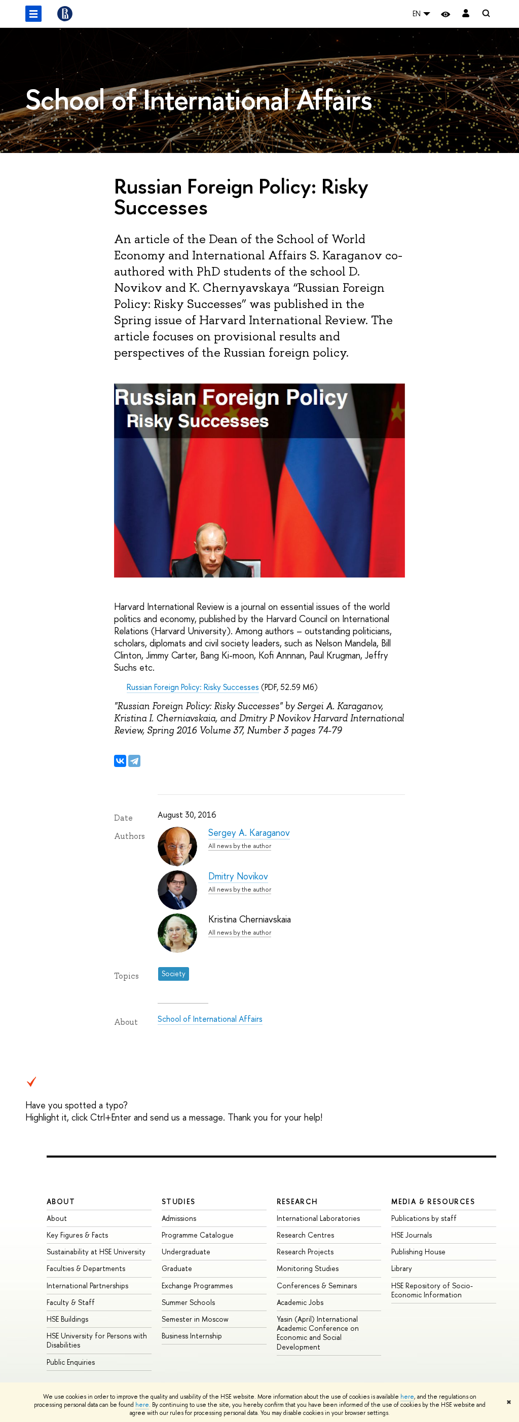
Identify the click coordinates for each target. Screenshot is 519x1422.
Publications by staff (424, 1218)
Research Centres (305, 1235)
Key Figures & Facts (77, 1235)
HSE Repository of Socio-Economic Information (432, 1290)
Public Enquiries (71, 1362)
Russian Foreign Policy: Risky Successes (193, 687)
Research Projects (305, 1251)
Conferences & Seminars (317, 1285)
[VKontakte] (120, 761)
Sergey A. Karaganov (249, 832)
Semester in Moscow (195, 1319)
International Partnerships (87, 1285)
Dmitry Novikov (238, 876)
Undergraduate (186, 1251)
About (61, 1201)
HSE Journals (411, 1235)
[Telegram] (134, 761)
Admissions (179, 1218)
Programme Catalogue (198, 1235)
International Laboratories (318, 1218)
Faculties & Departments (86, 1268)
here (407, 1397)
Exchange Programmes (197, 1285)
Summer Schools (188, 1302)
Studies (179, 1201)
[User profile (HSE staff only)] (465, 14)
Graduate (177, 1268)
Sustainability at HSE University (96, 1251)
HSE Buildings (67, 1319)
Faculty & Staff (71, 1302)
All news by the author (239, 845)
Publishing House (418, 1251)
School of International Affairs (210, 1018)
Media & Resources (433, 1201)
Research (297, 1201)
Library (401, 1268)
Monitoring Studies (308, 1268)
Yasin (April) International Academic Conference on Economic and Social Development (318, 1333)
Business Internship (192, 1335)
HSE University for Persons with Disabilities (97, 1340)
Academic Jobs (300, 1302)
